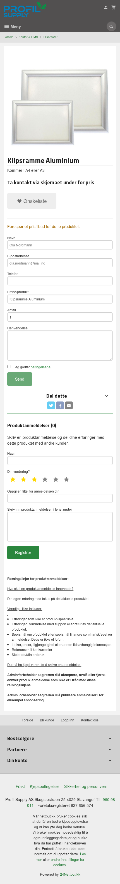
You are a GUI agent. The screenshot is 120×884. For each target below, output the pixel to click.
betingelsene (41, 366)
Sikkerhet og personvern (85, 786)
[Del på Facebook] (60, 405)
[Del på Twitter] (51, 405)
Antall (11, 309)
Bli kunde (47, 720)
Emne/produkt (17, 291)
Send (19, 379)
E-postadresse (18, 255)
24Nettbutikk (70, 874)
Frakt (20, 786)
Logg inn (67, 720)
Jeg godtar (32, 366)
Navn (11, 237)
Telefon (12, 273)
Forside (8, 37)
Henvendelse (17, 327)
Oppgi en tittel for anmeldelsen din (33, 491)
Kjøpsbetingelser (44, 786)
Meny (15, 26)
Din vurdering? (18, 471)
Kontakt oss (90, 720)
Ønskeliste (34, 200)
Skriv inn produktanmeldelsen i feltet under (39, 509)
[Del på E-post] (69, 405)
